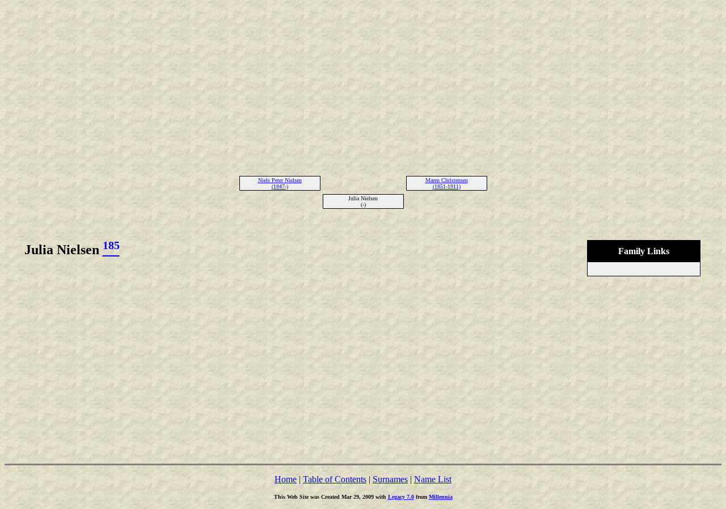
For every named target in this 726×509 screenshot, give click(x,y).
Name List (432, 479)
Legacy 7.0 (401, 497)
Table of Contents (334, 479)
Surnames (390, 479)
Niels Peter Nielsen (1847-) (280, 183)
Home (286, 479)
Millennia (441, 497)
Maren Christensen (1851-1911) (446, 183)
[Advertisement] (363, 84)
